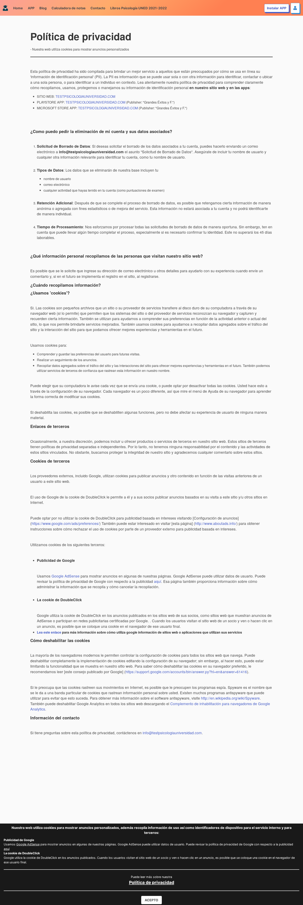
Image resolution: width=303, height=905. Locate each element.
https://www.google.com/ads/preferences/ (65, 523)
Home (18, 8)
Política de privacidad (151, 882)
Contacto (97, 8)
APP (31, 8)
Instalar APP (276, 8)
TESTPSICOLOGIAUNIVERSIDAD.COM (85, 96)
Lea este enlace (49, 632)
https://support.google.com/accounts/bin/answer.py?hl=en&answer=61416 (186, 671)
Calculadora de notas (69, 8)
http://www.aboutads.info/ (215, 523)
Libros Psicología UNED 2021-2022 (138, 8)
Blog (43, 8)
